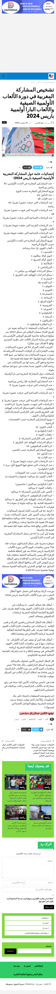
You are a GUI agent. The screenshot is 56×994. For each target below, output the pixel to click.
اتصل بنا (45, 923)
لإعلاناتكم (45, 918)
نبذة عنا (45, 928)
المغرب (24, 719)
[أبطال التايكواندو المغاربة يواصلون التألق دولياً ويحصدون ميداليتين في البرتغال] (40, 782)
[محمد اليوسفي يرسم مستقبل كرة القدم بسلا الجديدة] (40, 812)
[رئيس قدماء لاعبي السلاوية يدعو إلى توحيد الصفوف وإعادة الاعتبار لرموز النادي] (15, 812)
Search (48, 946)
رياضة (4, 122)
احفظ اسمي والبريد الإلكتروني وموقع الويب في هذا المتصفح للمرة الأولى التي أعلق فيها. (30, 900)
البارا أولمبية (32, 719)
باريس (17, 719)
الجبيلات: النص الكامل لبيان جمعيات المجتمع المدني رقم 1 (13, 747)
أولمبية (40, 719)
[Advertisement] (28, 43)
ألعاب (46, 719)
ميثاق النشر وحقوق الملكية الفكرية (36, 933)
